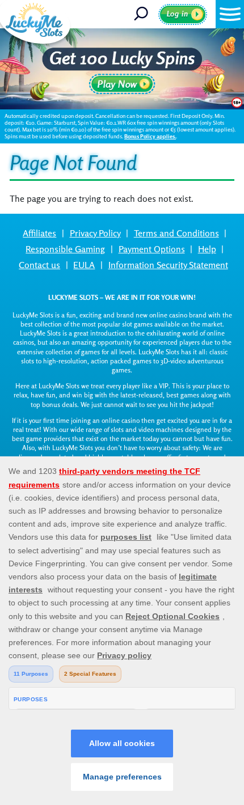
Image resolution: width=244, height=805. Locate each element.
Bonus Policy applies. (150, 136)
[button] (230, 14)
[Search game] (145, 14)
